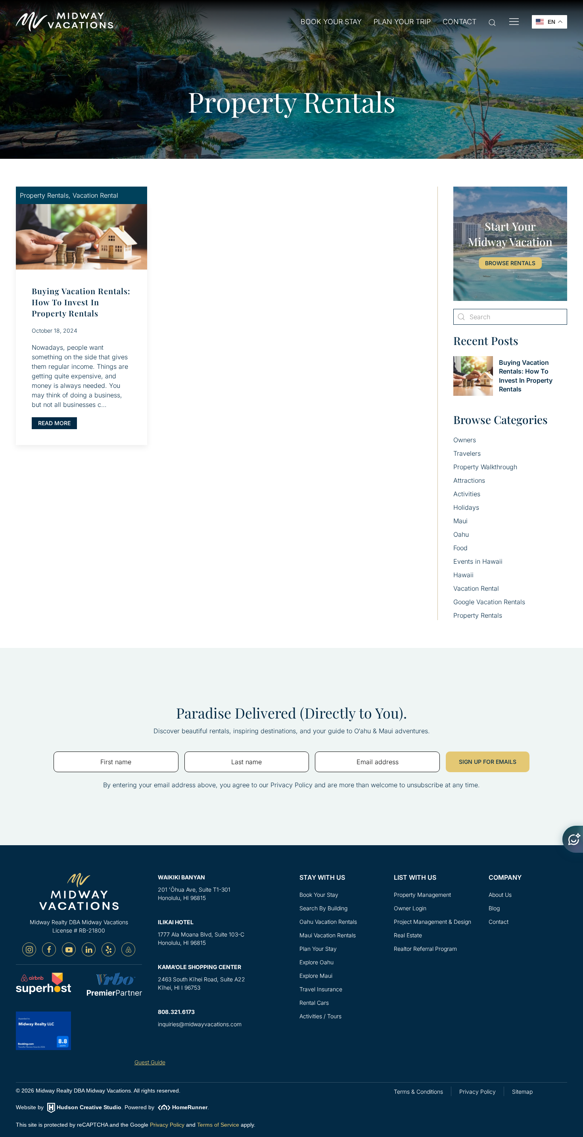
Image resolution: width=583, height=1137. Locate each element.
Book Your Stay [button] (331, 21)
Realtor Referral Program (425, 948)
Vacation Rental (476, 588)
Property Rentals (477, 615)
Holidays (466, 507)
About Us (500, 894)
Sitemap (522, 1091)
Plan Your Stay (318, 948)
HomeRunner (189, 1107)
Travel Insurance (320, 989)
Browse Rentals (510, 263)
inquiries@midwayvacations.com (200, 1024)
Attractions (469, 480)
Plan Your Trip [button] (402, 21)
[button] (492, 22)
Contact (459, 21)
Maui (460, 521)
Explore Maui (315, 975)
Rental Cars (314, 1002)
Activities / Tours (320, 1016)
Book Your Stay (318, 894)
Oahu (461, 534)
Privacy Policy (167, 1125)
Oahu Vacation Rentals (328, 921)
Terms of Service (218, 1125)
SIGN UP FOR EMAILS (487, 761)
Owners (464, 440)
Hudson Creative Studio (89, 1107)
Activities (466, 494)
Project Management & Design (432, 921)
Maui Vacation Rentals (327, 935)
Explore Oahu (316, 962)
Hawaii (463, 575)
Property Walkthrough (485, 467)
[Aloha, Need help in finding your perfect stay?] (572, 839)
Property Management (422, 894)
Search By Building (323, 908)
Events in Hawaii (477, 561)
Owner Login (410, 908)
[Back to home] (64, 21)
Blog (494, 908)
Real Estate (408, 935)
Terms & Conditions (418, 1091)
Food (460, 548)
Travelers (467, 453)
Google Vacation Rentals (489, 602)
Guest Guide (149, 1062)
